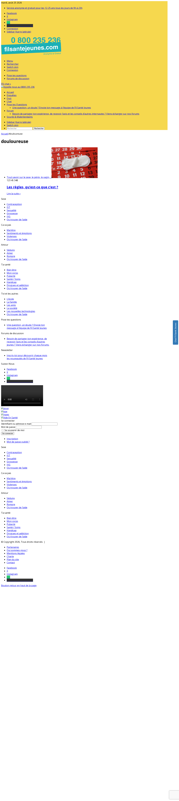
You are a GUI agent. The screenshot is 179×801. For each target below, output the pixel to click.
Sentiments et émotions (19, 233)
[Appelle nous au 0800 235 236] (31, 55)
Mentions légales (16, 553)
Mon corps (12, 273)
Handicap (12, 282)
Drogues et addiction (18, 285)
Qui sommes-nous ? (17, 550)
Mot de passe (8, 427)
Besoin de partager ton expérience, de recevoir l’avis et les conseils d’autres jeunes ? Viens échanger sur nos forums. (28, 341)
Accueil (10, 92)
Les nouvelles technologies (21, 311)
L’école (10, 298)
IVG (8, 216)
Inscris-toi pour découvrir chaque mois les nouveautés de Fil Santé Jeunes (27, 357)
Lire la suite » (14, 193)
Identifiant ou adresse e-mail (16, 423)
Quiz (9, 98)
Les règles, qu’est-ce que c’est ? (32, 187)
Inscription (12, 438)
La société (12, 308)
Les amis (11, 305)
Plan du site (13, 559)
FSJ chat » (6, 83)
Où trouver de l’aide (17, 219)
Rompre (11, 256)
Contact (11, 562)
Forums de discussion (18, 78)
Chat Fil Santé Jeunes (175, 332)
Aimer (10, 253)
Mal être (11, 230)
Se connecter (7, 433)
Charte (10, 556)
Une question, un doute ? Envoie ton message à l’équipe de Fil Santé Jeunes (51, 107)
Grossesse (12, 213)
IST (8, 207)
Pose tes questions (17, 75)
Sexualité (11, 210)
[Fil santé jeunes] (18, 86)
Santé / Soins (13, 279)
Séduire (11, 250)
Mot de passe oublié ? (18, 441)
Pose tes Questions (17, 104)
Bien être (11, 269)
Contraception (14, 204)
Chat (9, 101)
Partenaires (13, 547)
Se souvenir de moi (14, 430)
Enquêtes (12, 95)
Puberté (11, 276)
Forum (10, 110)
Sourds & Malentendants (20, 116)
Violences (12, 236)
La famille (12, 302)
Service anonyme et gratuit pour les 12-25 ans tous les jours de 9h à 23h (44, 8)
